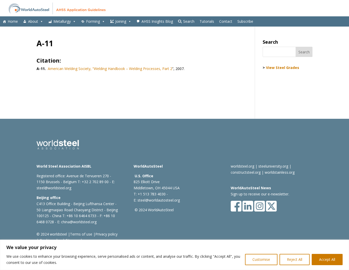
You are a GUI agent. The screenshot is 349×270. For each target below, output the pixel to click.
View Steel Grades (282, 67)
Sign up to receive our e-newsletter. (260, 194)
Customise (261, 259)
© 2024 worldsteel (52, 234)
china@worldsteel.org (79, 221)
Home (13, 21)
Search (188, 21)
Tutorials (207, 21)
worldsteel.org (242, 166)
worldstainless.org (280, 172)
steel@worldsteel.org (54, 187)
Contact (225, 21)
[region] (174, 255)
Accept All (327, 259)
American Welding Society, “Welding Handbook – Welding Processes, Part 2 (110, 68)
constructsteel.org (246, 172)
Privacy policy (106, 234)
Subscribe (245, 21)
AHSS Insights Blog (157, 21)
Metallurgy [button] (62, 21)
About (33, 21)
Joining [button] (120, 21)
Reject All (294, 259)
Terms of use (81, 234)
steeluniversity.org (273, 166)
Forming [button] (93, 21)
